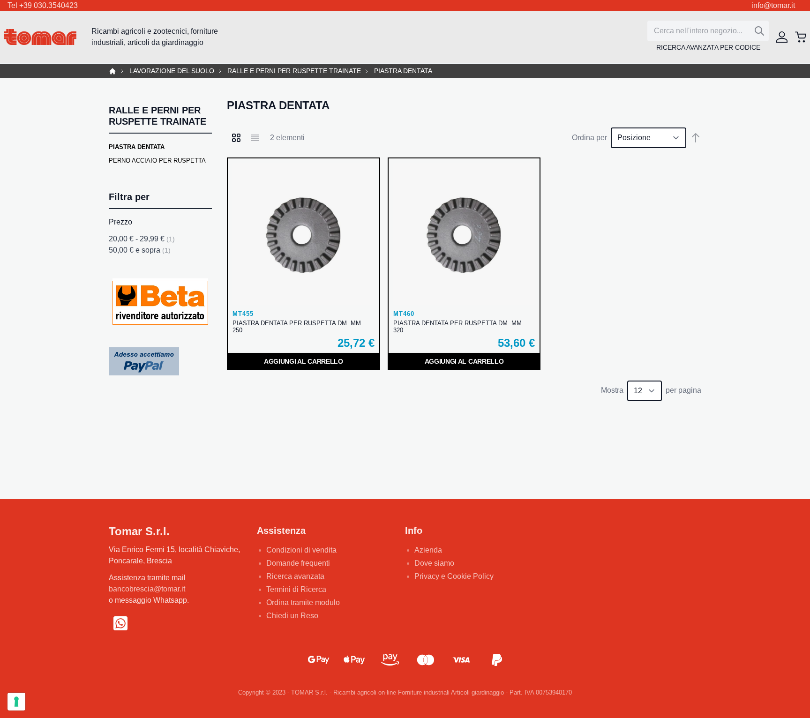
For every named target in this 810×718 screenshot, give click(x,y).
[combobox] (708, 31)
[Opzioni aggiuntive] (144, 361)
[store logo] (40, 37)
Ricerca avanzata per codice (708, 47)
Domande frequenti (298, 563)
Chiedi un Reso (292, 616)
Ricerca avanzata (295, 576)
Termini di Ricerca (296, 589)
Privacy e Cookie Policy (454, 576)
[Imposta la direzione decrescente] (695, 137)
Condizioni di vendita (301, 550)
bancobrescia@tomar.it (147, 589)
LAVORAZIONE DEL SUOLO (171, 71)
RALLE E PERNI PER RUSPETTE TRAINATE (294, 71)
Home (112, 71)
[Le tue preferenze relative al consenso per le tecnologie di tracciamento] (16, 702)
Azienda (428, 550)
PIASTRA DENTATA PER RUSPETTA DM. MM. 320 (458, 327)
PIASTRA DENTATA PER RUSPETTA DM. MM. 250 (297, 327)
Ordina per (589, 138)
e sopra (140, 250)
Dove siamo (434, 563)
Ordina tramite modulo (303, 602)
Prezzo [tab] (120, 222)
